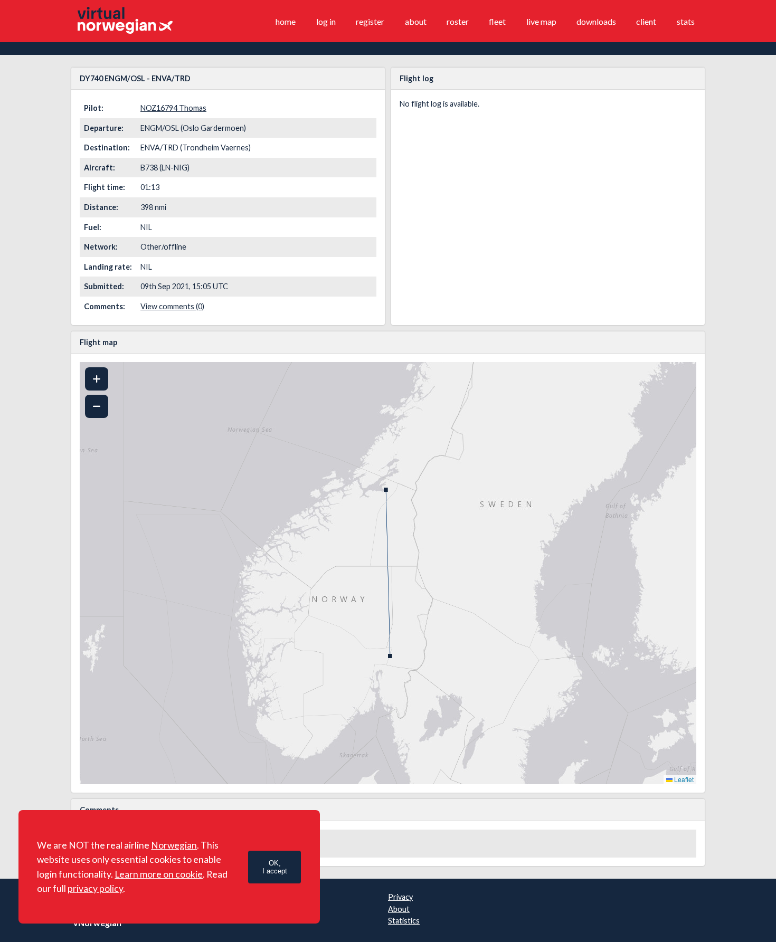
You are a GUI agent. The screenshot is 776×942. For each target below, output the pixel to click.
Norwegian (174, 845)
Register (370, 21)
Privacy (400, 896)
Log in (326, 21)
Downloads (596, 21)
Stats (686, 21)
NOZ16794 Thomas (173, 107)
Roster (458, 21)
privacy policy (95, 888)
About (416, 21)
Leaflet (683, 779)
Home (286, 21)
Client (646, 21)
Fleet (497, 21)
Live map (541, 21)
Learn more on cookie (159, 874)
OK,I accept (274, 867)
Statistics (404, 920)
